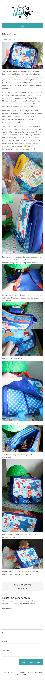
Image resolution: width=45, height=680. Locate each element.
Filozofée (34, 101)
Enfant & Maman (9, 34)
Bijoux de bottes (22, 585)
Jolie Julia (22, 588)
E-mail (5, 642)
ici (13, 126)
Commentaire (8, 608)
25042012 (19, 39)
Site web (5, 650)
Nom (4, 633)
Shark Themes (22, 674)
